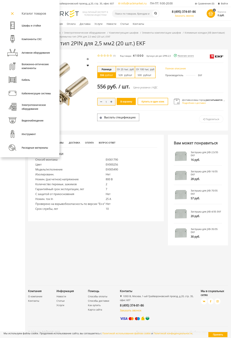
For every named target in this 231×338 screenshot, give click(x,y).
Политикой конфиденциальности (173, 333)
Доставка (85, 23)
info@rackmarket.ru (134, 3)
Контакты (138, 23)
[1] (98, 56)
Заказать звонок (184, 15)
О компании (35, 296)
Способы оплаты (97, 296)
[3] (104, 56)
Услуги (98, 23)
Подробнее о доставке (194, 102)
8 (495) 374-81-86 (184, 11)
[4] (107, 56)
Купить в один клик (153, 101)
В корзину (126, 101)
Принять (218, 334)
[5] (110, 56)
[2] (101, 56)
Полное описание (175, 68)
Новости (111, 23)
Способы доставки (98, 300)
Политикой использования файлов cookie (126, 333)
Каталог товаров (34, 13)
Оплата (71, 23)
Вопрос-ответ (107, 142)
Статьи (124, 23)
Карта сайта (95, 309)
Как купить (94, 305)
